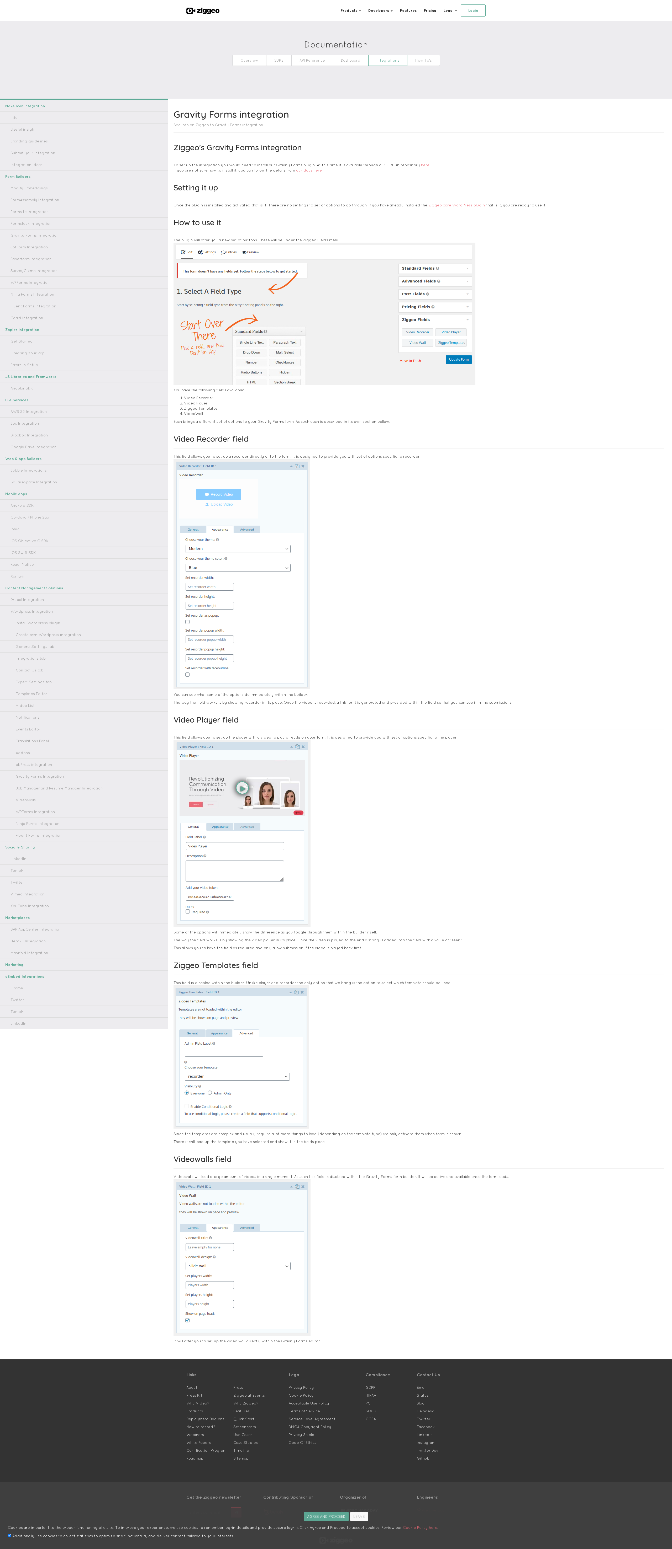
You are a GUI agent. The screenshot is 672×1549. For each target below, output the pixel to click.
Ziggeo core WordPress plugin (456, 205)
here (425, 165)
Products (194, 1411)
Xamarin (18, 576)
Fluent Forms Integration (33, 306)
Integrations (387, 60)
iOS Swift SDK (23, 553)
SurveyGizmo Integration (34, 271)
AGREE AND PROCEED (326, 1516)
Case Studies (245, 1442)
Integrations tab (31, 658)
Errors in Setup (24, 365)
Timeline (241, 1450)
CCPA (371, 1419)
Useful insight (23, 129)
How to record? (200, 1427)
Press (238, 1387)
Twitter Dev (427, 1450)
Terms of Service (304, 1411)
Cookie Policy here (420, 1527)
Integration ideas (26, 165)
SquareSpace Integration (33, 482)
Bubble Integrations (28, 470)
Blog (421, 1403)
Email (421, 1387)
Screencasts (244, 1427)
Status (423, 1395)
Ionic (14, 529)
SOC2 (371, 1411)
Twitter (17, 882)
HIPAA (371, 1395)
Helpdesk (425, 1411)
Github (423, 1458)
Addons (23, 753)
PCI (369, 1403)
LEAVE (359, 1516)
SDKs (279, 60)
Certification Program (206, 1450)
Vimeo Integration (27, 894)
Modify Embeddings (29, 188)
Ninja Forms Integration (32, 294)
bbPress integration (34, 764)
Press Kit (194, 1395)
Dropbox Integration (29, 435)
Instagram (426, 1442)
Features (408, 10)
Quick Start (243, 1419)
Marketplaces (17, 918)
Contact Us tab (30, 670)
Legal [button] (449, 10)
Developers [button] (379, 10)
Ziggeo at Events (249, 1395)
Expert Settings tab (34, 682)
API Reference (312, 60)
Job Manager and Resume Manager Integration (59, 788)
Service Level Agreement (312, 1419)
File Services (16, 400)
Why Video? (197, 1403)
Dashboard (350, 60)
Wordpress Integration (31, 611)
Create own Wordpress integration (48, 635)
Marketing (14, 965)
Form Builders (17, 176)
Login (473, 10)
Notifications (27, 717)
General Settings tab (35, 646)
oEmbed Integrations (24, 976)
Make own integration (25, 106)
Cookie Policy (301, 1395)
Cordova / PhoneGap (29, 517)
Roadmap (194, 1458)
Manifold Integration (29, 953)
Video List (25, 705)
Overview (249, 60)
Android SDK (22, 505)
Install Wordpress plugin (38, 623)
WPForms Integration (30, 282)
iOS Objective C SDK (29, 541)
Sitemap (241, 1458)
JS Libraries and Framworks (30, 377)
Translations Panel (32, 741)
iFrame (16, 988)
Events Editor (28, 729)
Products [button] (349, 10)
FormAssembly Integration (34, 200)
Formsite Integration (29, 212)
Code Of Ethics (302, 1442)
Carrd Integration (26, 318)
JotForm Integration (29, 247)
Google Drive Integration (33, 447)
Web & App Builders (23, 459)
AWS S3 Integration (28, 411)
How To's (423, 60)
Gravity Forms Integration (34, 235)
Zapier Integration (22, 330)
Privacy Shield (301, 1435)
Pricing (430, 10)
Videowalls (26, 800)
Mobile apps (16, 494)
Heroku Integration (28, 941)
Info (14, 117)
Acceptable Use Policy (309, 1403)
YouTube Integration (29, 906)
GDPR (370, 1387)
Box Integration (24, 423)
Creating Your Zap (27, 353)
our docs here (309, 170)
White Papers (198, 1442)
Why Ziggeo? (245, 1403)
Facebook (426, 1427)
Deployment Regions (205, 1419)
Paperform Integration (31, 259)
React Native (22, 564)
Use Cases (243, 1435)
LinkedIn (18, 859)
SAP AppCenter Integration (35, 929)
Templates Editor (31, 694)
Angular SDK (21, 388)
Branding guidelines (29, 141)
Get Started (21, 341)
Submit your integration (32, 153)
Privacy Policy (301, 1387)
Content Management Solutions (34, 588)
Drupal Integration (27, 599)
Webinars (195, 1435)
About (191, 1387)
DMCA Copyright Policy (310, 1427)
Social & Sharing (20, 847)
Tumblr (16, 870)
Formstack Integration (31, 223)
